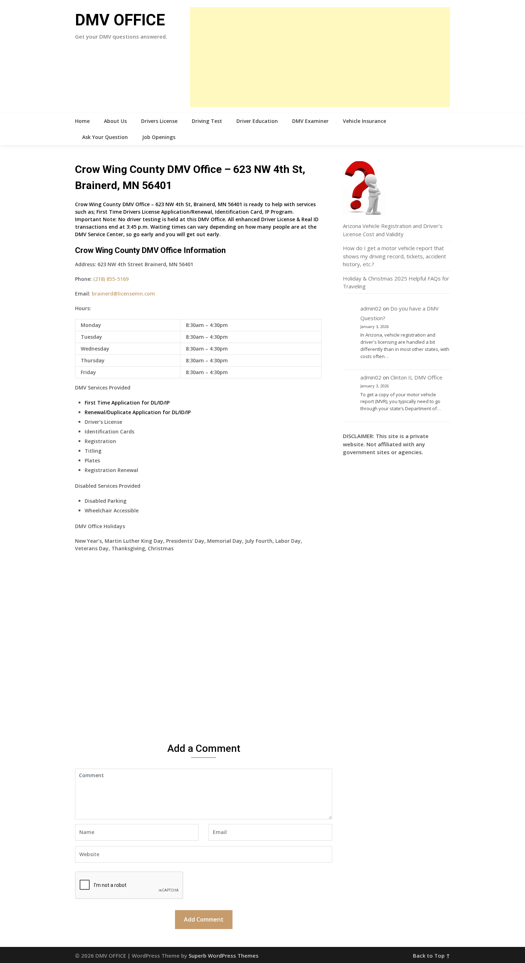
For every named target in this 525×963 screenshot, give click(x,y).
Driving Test (207, 121)
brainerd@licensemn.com (123, 293)
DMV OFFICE (120, 20)
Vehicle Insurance (364, 121)
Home (82, 121)
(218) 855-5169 (111, 279)
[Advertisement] (320, 57)
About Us (115, 121)
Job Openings (158, 137)
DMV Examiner (310, 121)
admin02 (370, 308)
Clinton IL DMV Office (416, 377)
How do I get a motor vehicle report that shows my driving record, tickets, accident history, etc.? (394, 256)
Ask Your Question (105, 137)
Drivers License (159, 121)
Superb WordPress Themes (224, 955)
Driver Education (257, 121)
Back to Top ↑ (431, 955)
